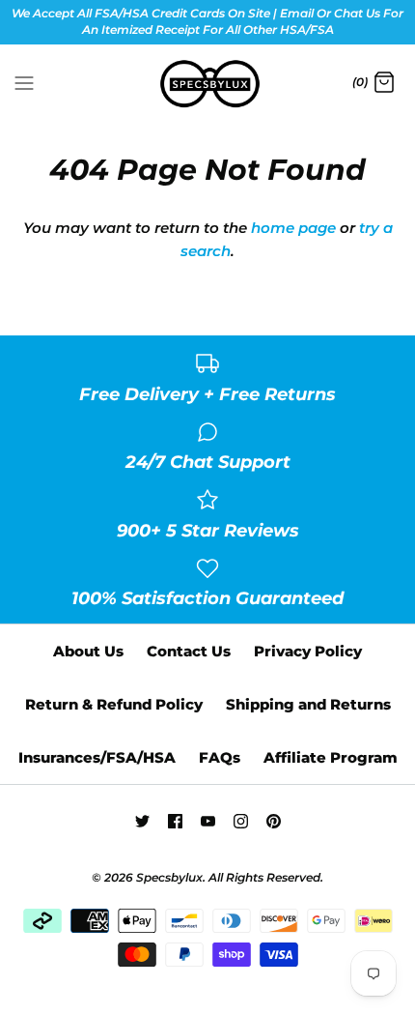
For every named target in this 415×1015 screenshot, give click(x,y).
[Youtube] (208, 821)
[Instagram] (241, 821)
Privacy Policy (308, 651)
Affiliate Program (330, 757)
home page (293, 227)
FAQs (219, 757)
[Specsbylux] (208, 84)
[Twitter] (142, 821)
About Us (88, 651)
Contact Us (189, 651)
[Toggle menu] (24, 82)
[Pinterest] (273, 821)
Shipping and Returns (308, 704)
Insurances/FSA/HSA (97, 757)
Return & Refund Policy (114, 704)
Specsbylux (169, 877)
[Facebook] (175, 821)
